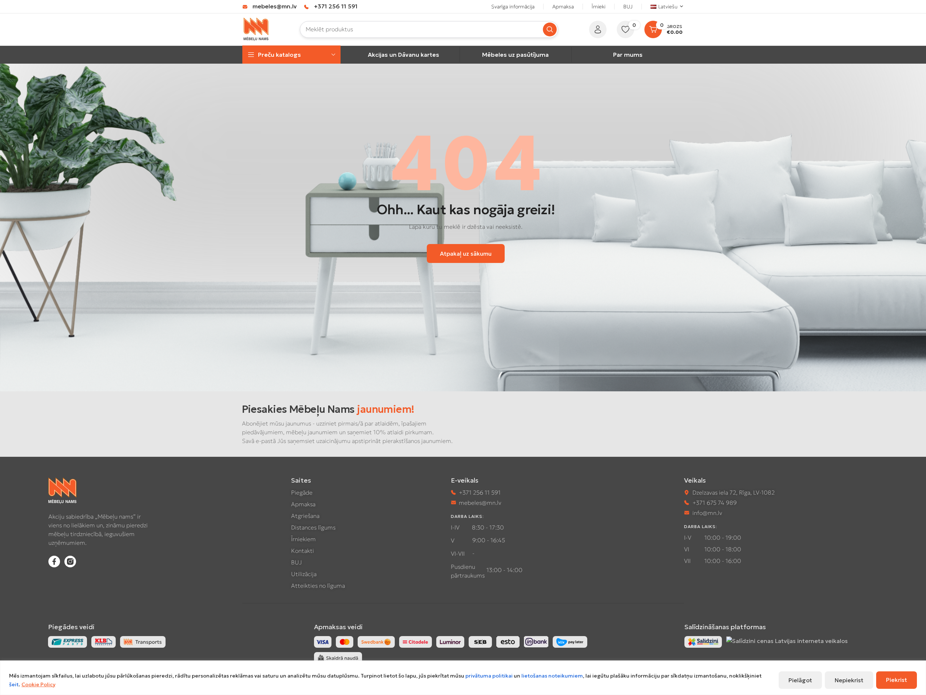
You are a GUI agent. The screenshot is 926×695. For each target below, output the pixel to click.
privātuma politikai (489, 675)
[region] (463, 677)
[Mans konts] (598, 29)
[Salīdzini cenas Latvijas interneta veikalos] (787, 640)
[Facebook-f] (54, 561)
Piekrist (896, 679)
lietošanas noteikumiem (552, 675)
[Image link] (703, 641)
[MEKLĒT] (550, 29)
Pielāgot (800, 680)
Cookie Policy (38, 684)
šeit (14, 684)
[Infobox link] (269, 6)
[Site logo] (256, 28)
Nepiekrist (849, 680)
